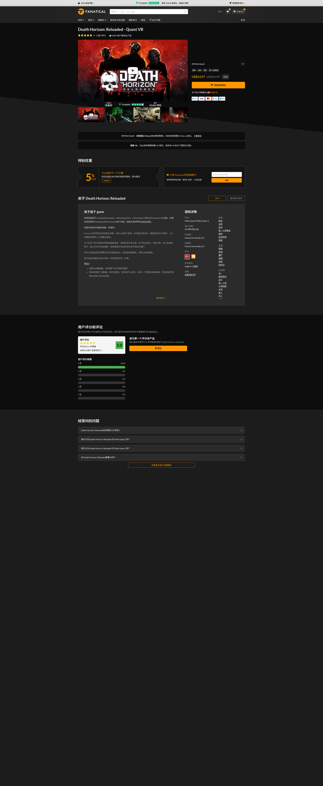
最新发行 (133, 20)
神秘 (143, 20)
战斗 (221, 279)
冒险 (221, 234)
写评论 (158, 348)
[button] (86, 3)
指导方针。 (154, 332)
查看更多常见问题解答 (161, 465)
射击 (194, 70)
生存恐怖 (223, 237)
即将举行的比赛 (117, 20)
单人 (221, 292)
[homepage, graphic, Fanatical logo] (92, 11)
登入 (220, 11)
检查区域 (213, 92)
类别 (90, 20)
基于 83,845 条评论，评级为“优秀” (175, 3)
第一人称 (223, 283)
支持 (243, 20)
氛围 (221, 258)
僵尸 (221, 255)
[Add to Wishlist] (243, 64)
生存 (205, 70)
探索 (221, 240)
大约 (217, 198)
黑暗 (221, 248)
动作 (199, 70)
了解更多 (198, 136)
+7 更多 (194, 266)
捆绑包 (101, 20)
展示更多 (160, 298)
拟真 (221, 261)
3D (220, 273)
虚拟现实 (223, 276)
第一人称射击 (213, 70)
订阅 (226, 180)
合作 (221, 289)
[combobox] (162, 11)
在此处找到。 (147, 221)
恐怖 (221, 252)
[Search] (185, 11)
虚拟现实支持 (236, 198)
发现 (80, 20)
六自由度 (223, 286)
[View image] (91, 114)
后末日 (222, 265)
